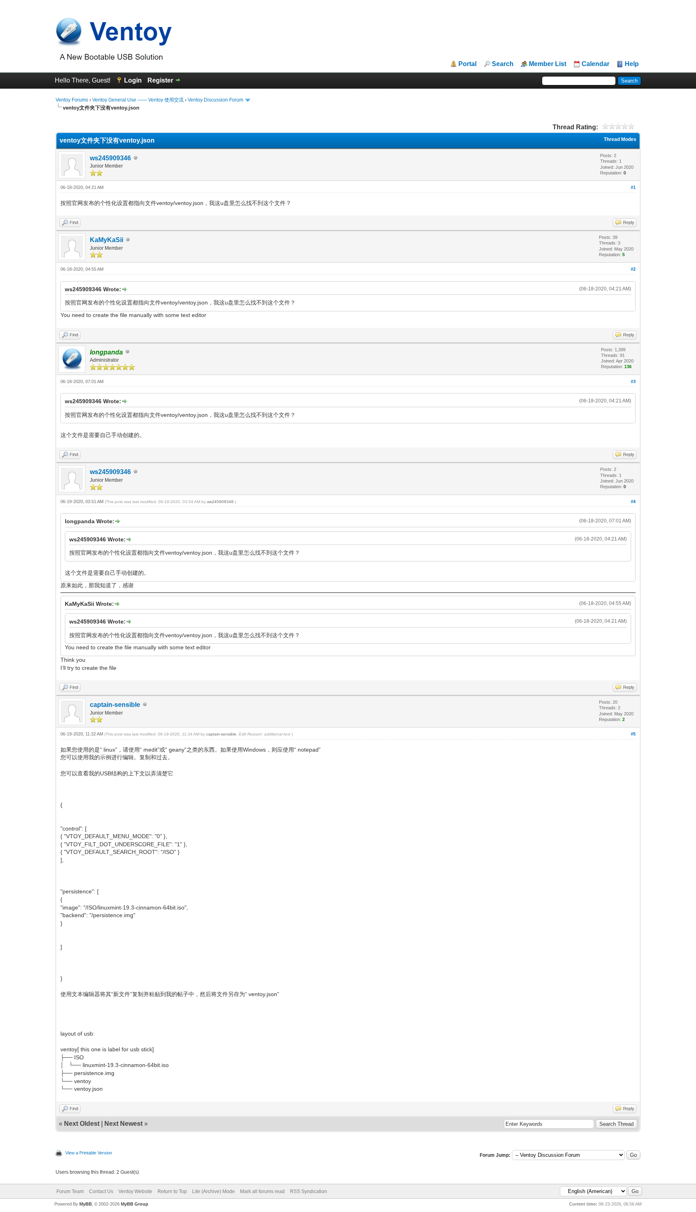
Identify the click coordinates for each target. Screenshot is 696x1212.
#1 (633, 187)
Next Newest (123, 1123)
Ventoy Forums (72, 100)
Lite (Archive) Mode (213, 1191)
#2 (633, 269)
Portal (467, 64)
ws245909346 (110, 158)
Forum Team (70, 1191)
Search (503, 64)
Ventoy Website (135, 1191)
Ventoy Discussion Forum (215, 100)
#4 (633, 501)
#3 (633, 381)
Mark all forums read (262, 1191)
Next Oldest (81, 1123)
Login (133, 80)
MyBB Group (134, 1204)
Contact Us (101, 1191)
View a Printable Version (88, 1152)
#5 (633, 733)
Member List (547, 64)
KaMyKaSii (106, 239)
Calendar (595, 64)
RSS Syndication (308, 1191)
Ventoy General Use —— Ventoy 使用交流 (138, 100)
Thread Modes (620, 139)
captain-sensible (115, 704)
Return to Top (172, 1191)
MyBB (85, 1204)
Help (632, 64)
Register (160, 80)
